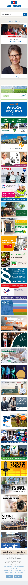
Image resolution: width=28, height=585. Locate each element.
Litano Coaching (14, 77)
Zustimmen (18, 576)
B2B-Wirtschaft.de (6, 9)
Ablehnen (9, 576)
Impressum (14, 583)
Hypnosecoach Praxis (14, 41)
